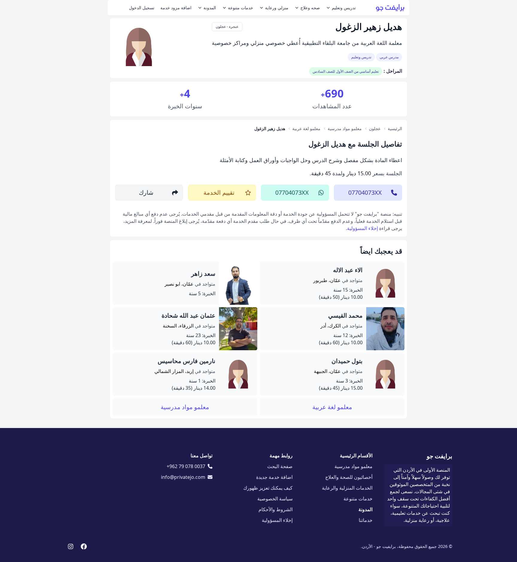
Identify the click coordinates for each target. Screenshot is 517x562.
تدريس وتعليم (344, 7)
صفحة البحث (280, 466)
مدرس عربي (389, 57)
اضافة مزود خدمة (175, 7)
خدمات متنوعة (240, 7)
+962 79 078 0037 (186, 466)
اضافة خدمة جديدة (274, 477)
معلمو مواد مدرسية (185, 407)
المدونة (209, 7)
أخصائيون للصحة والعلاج (348, 477)
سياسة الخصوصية (275, 498)
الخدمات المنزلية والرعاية (347, 488)
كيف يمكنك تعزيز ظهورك (268, 488)
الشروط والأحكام (275, 509)
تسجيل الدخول (141, 7)
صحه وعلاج (310, 7)
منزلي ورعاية (276, 7)
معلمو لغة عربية (332, 407)
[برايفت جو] (390, 8)
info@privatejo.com (183, 477)
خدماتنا (365, 520)
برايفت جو (439, 456)
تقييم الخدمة (219, 192)
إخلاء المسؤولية (362, 228)
